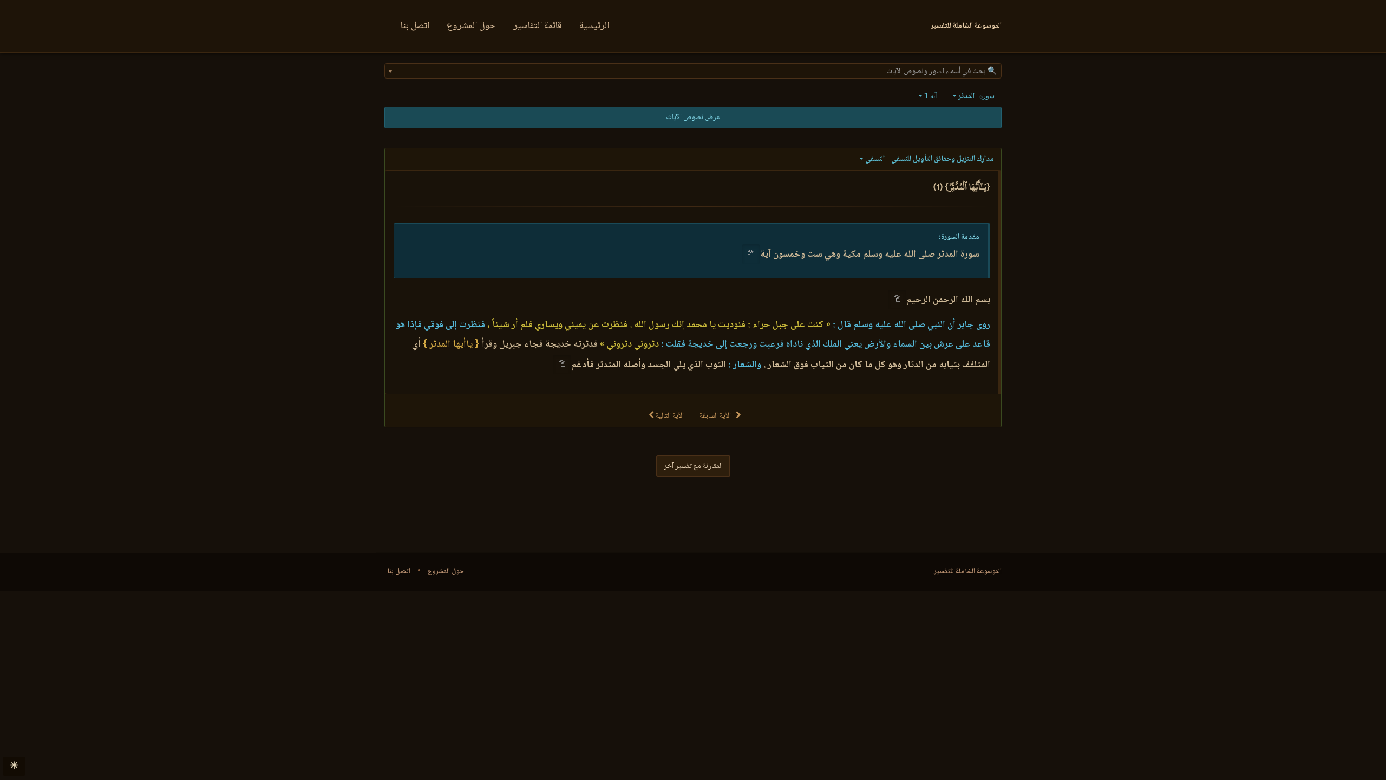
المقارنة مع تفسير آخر (693, 466)
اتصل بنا (415, 26)
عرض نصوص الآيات (693, 117)
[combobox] (693, 71)
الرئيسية (594, 26)
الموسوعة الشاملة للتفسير (968, 571)
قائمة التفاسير (537, 26)
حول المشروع (471, 26)
